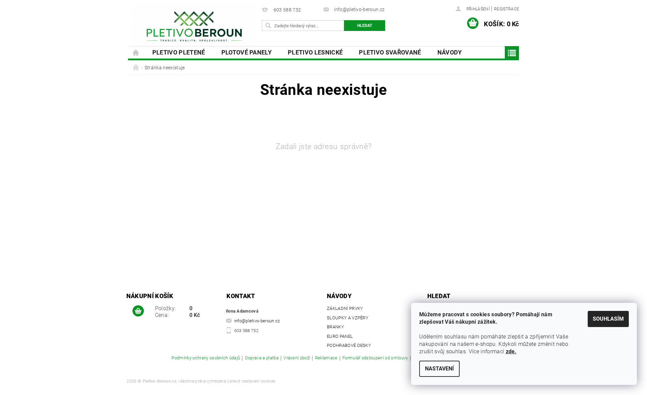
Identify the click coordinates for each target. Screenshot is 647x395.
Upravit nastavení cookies (251, 381)
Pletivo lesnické (315, 52)
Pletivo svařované (390, 52)
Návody (449, 52)
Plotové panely (246, 52)
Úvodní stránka (136, 52)
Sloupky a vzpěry (347, 317)
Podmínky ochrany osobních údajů (206, 358)
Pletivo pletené (178, 52)
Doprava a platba (262, 358)
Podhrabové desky (349, 345)
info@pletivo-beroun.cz (257, 320)
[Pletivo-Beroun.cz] (193, 26)
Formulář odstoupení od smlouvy (375, 358)
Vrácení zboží (296, 358)
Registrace (506, 9)
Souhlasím (608, 319)
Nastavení (439, 368)
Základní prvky (345, 308)
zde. (511, 351)
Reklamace (326, 358)
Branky (335, 326)
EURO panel (340, 336)
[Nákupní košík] (138, 311)
